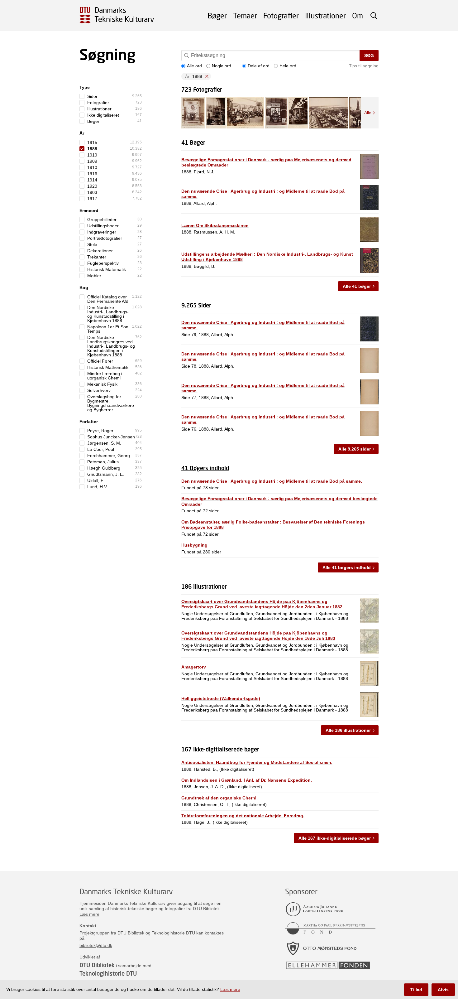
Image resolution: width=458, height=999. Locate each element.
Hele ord (287, 65)
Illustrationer (325, 15)
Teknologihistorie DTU (108, 973)
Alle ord (194, 65)
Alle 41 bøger (357, 286)
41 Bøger (193, 142)
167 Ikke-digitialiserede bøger (220, 749)
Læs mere (89, 914)
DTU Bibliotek (97, 965)
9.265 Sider (196, 305)
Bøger (217, 15)
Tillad (416, 989)
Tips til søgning (364, 65)
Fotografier (281, 15)
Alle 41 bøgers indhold (346, 567)
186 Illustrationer (204, 586)
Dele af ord (259, 65)
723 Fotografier (201, 89)
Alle (367, 112)
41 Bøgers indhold (205, 468)
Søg (369, 55)
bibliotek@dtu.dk (95, 945)
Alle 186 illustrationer (348, 730)
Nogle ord (221, 65)
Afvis (443, 989)
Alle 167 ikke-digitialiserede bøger (334, 838)
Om (357, 15)
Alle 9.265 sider (354, 448)
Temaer (245, 15)
